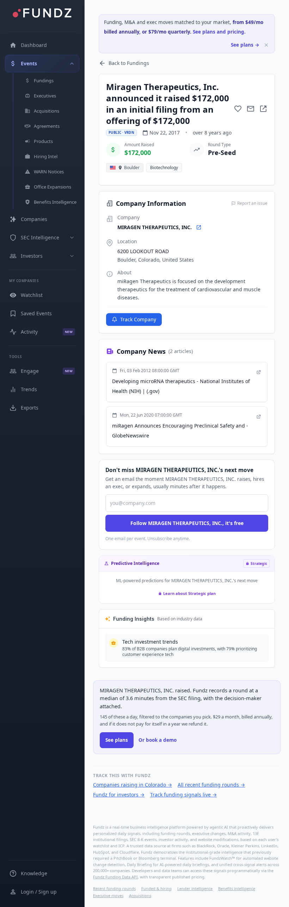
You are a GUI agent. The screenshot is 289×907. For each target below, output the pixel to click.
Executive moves (108, 895)
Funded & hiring (156, 888)
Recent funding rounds (114, 888)
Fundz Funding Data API (115, 876)
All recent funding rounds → (211, 784)
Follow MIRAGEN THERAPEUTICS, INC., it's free (187, 523)
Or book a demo (158, 740)
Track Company (138, 319)
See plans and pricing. (219, 32)
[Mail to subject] (250, 109)
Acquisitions (140, 895)
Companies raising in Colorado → (132, 784)
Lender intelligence (195, 888)
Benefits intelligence (236, 888)
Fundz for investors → (118, 794)
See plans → (245, 45)
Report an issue (252, 203)
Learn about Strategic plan (189, 593)
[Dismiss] (266, 45)
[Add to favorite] (238, 109)
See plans (116, 740)
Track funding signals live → (183, 794)
